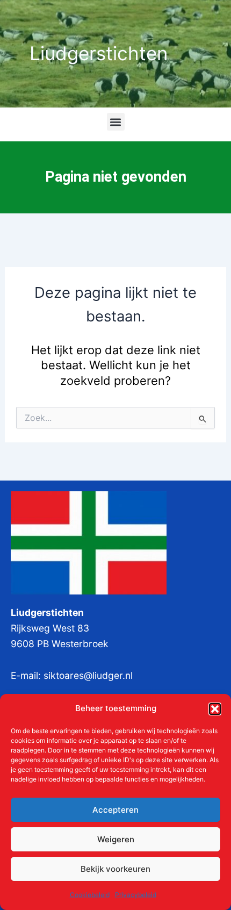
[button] (215, 709)
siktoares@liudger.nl (88, 675)
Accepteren (115, 810)
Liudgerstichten (99, 53)
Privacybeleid (135, 895)
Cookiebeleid (90, 895)
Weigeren (115, 839)
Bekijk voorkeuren (115, 869)
